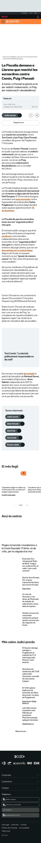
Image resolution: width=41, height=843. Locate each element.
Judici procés (10, 115)
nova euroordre (23, 199)
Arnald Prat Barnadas (8, 495)
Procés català (13, 445)
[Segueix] (19, 115)
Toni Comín (11, 438)
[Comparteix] (37, 115)
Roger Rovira (26, 588)
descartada (29, 374)
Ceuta (30, 13)
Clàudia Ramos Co (28, 724)
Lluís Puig (11, 431)
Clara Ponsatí (12, 424)
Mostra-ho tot (20, 731)
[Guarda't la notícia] (31, 115)
